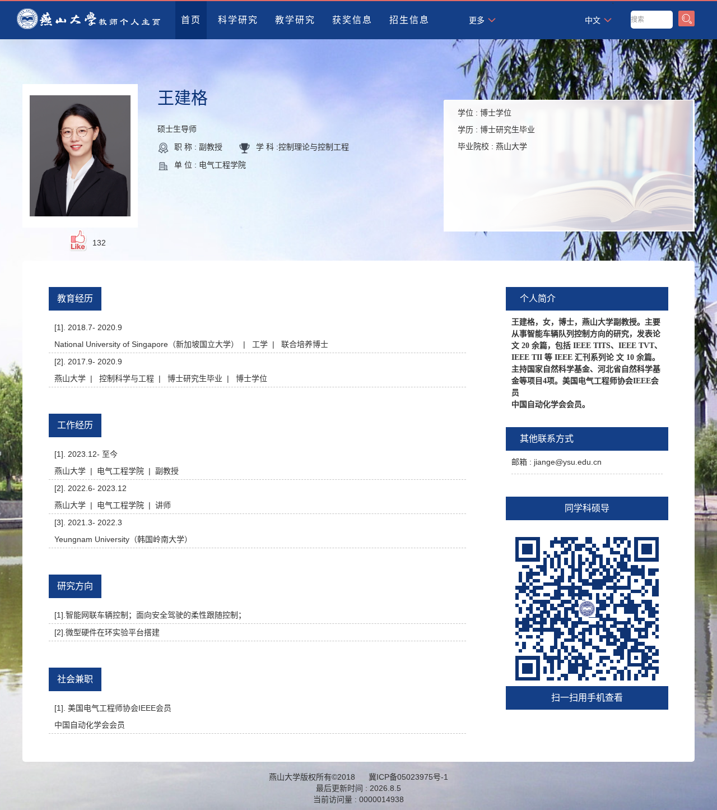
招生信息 (409, 20)
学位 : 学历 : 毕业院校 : (496, 129)
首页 (191, 20)
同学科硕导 (587, 508)
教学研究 (295, 20)
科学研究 (238, 20)
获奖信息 (352, 20)
